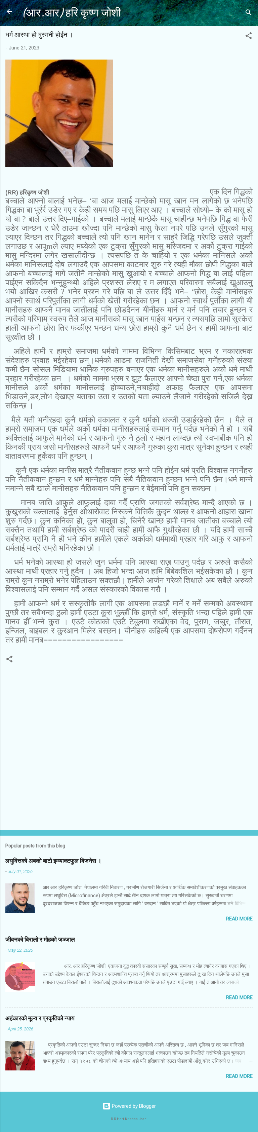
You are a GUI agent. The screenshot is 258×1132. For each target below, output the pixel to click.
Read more (239, 919)
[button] (249, 37)
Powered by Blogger (133, 1106)
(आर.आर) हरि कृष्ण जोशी (71, 13)
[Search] (249, 13)
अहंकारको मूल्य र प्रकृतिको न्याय (40, 1018)
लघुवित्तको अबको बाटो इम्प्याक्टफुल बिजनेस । (53, 861)
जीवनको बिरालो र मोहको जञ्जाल (40, 940)
